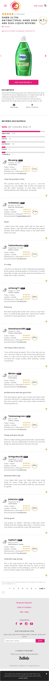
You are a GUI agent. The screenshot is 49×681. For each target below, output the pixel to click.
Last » (42, 588)
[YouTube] (31, 624)
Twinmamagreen (16, 416)
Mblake (12, 373)
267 (19, 374)
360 (20, 540)
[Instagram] (26, 624)
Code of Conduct (24, 607)
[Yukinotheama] (5, 247)
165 (21, 160)
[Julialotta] (5, 501)
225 (22, 203)
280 (21, 499)
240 (26, 245)
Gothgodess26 (15, 456)
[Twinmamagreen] (5, 418)
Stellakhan (13, 202)
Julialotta (13, 499)
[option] (24, 55)
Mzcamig (12, 160)
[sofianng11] (5, 290)
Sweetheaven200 (16, 328)
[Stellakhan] (5, 204)
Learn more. (23, 678)
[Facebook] (16, 624)
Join (40, 641)
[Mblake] (5, 375)
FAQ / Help (24, 612)
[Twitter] (21, 624)
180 (28, 329)
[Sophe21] (5, 542)
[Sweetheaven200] (5, 330)
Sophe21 (12, 540)
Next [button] (46, 56)
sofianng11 (13, 288)
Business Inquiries (24, 603)
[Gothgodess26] (5, 458)
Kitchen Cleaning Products (21, 31)
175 (23, 288)
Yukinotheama (15, 245)
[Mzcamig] (5, 162)
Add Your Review (22, 82)
